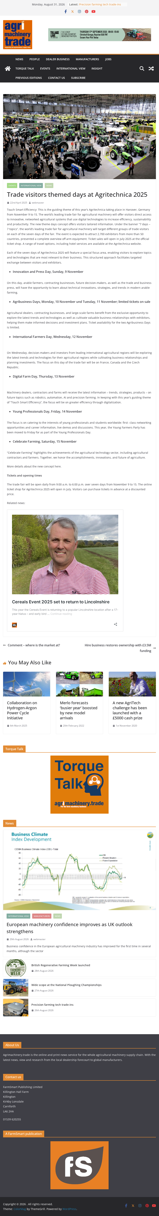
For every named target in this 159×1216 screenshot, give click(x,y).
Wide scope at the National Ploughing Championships (66, 985)
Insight (97, 68)
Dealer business (58, 59)
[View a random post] (151, 68)
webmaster (38, 202)
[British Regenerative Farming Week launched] (15, 968)
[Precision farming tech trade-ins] (15, 1007)
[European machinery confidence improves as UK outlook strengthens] (79, 870)
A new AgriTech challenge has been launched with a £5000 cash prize (130, 710)
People (34, 59)
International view (70, 68)
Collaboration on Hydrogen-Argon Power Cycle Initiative (22, 710)
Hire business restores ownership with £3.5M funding (118, 648)
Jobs (108, 59)
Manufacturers (87, 59)
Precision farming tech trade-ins (100, 4)
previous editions (29, 78)
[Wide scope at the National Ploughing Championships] (15, 987)
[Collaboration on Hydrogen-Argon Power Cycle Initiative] (26, 674)
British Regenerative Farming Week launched (61, 965)
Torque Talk (25, 68)
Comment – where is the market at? (34, 645)
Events (45, 68)
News (19, 59)
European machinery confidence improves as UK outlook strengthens (69, 927)
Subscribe (78, 78)
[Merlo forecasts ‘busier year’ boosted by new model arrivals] (79, 674)
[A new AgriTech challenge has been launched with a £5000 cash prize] (132, 674)
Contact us (56, 78)
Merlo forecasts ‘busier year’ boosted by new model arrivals (78, 710)
